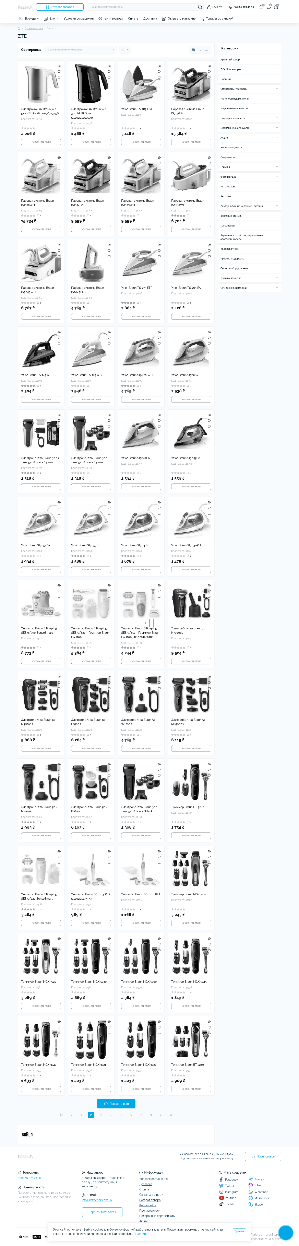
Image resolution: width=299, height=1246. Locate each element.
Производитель (34, 28)
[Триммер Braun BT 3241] (91, 1122)
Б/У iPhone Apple (230, 69)
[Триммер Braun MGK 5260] (141, 956)
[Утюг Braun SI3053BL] (91, 520)
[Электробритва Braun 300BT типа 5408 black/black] (141, 782)
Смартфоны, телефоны (233, 89)
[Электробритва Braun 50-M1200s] (41, 782)
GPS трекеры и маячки (233, 288)
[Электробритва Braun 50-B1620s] (91, 782)
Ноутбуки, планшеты (232, 118)
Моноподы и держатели (234, 98)
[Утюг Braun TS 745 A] (41, 350)
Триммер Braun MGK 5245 (189, 981)
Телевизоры (227, 225)
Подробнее (141, 1233)
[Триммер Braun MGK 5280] (91, 956)
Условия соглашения (79, 18)
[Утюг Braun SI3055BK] (191, 433)
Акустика (225, 196)
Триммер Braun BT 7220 (37, 1147)
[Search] (200, 7)
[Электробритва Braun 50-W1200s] (141, 694)
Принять (239, 1231)
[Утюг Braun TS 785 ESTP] (141, 84)
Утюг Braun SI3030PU (186, 545)
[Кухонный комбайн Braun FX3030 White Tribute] (91, 1205)
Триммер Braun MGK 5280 (89, 981)
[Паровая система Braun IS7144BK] (91, 175)
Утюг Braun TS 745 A (35, 375)
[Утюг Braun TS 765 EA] (191, 262)
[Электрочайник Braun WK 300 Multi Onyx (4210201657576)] (91, 84)
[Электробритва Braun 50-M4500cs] (191, 694)
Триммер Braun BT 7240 (187, 1064)
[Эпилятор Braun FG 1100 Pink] (141, 869)
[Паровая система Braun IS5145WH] (191, 175)
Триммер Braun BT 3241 (87, 1147)
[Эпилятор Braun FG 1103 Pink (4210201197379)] (91, 869)
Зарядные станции (231, 215)
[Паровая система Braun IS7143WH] (141, 175)
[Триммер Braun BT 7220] (41, 1122)
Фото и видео (228, 176)
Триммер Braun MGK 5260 (139, 981)
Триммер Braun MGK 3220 (139, 1064)
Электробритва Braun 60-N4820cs (39, 722)
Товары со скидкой (220, 18)
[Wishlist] (59, 71)
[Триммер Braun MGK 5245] (191, 956)
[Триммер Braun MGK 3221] (91, 1039)
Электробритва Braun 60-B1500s (89, 722)
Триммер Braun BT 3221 (187, 1147)
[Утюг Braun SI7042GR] (141, 433)
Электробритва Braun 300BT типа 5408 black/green (91, 460)
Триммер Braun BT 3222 (137, 1147)
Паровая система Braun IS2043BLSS (87, 290)
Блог (52, 18)
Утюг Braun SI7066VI (185, 375)
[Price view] (206, 50)
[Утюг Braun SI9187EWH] (141, 350)
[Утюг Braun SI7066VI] (191, 350)
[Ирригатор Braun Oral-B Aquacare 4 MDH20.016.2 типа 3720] (191, 1205)
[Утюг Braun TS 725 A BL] (91, 350)
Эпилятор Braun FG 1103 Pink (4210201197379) (91, 896)
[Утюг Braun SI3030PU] (191, 520)
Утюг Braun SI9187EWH (137, 375)
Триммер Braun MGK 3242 (38, 1064)
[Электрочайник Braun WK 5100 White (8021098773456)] (41, 84)
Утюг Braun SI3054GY (35, 545)
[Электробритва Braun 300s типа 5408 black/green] (41, 433)
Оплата (133, 18)
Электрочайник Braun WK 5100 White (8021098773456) (40, 111)
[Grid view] (193, 50)
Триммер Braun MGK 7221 (188, 894)
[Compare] (59, 77)
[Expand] (277, 69)
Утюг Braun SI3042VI (135, 545)
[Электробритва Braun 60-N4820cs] (41, 694)
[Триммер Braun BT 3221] (191, 1122)
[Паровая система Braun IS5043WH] (41, 262)
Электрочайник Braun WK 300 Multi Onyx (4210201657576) (88, 113)
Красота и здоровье (232, 258)
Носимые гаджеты (231, 147)
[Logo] (25, 6)
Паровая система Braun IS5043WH (37, 290)
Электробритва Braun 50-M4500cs (189, 722)
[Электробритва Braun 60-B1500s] (91, 694)
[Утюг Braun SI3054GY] (41, 520)
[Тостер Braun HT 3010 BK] (41, 1205)
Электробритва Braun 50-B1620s (89, 809)
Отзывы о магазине (182, 18)
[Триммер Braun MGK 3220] (141, 1039)
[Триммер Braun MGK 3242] (41, 1039)
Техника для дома (230, 278)
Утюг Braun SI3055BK (185, 458)
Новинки (225, 79)
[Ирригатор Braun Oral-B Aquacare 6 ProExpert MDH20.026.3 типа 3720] (141, 1205)
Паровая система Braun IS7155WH (37, 203)
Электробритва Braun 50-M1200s (39, 809)
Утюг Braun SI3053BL (85, 545)
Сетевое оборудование (234, 268)
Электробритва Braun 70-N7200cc (189, 630)
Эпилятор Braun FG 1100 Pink (141, 894)
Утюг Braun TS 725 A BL (87, 375)
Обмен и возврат (110, 18)
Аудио (224, 137)
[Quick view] (59, 66)
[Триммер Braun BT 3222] (141, 1122)
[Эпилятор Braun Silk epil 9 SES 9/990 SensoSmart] (41, 603)
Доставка (150, 18)
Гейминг (225, 167)
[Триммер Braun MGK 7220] (41, 956)
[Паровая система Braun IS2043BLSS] (91, 262)
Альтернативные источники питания (241, 206)
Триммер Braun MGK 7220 (38, 981)
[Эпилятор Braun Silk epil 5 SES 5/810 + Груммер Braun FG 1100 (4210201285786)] (141, 603)
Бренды (30, 18)
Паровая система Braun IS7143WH (137, 203)
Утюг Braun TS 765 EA (186, 287)
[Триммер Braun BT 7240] (191, 1039)
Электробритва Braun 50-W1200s (139, 722)
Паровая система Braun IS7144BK (87, 203)
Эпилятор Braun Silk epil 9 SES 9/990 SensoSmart (39, 630)
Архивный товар (230, 59)
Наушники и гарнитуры (234, 108)
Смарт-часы (227, 157)
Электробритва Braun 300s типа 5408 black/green (40, 460)
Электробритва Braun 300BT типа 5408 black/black (141, 809)
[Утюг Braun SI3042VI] (141, 520)
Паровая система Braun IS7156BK (187, 111)
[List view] (200, 50)
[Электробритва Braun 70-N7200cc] (191, 603)
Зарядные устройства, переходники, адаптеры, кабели (241, 237)
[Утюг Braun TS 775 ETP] (141, 262)
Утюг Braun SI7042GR (135, 458)
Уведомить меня (41, 141)
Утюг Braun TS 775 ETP (136, 287)
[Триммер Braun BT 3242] (191, 782)
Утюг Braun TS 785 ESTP (137, 109)
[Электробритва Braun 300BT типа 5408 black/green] (91, 433)
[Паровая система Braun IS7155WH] (41, 175)
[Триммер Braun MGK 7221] (191, 869)
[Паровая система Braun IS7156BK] (191, 84)
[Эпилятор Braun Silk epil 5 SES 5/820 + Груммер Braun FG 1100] (91, 603)
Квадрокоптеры (229, 248)
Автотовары (227, 186)
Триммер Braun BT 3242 (187, 807)
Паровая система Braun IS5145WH (187, 203)
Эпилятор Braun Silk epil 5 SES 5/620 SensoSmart (39, 896)
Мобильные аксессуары (234, 128)
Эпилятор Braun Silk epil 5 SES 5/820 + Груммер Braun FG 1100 (90, 633)
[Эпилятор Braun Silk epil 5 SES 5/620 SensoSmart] (41, 869)
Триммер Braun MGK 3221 (88, 1064)
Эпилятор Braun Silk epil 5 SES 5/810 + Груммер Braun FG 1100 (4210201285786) (140, 633)
